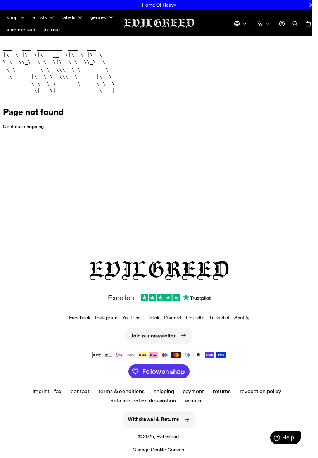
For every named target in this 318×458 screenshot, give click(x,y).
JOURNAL (51, 29)
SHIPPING (160, 391)
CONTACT (76, 391)
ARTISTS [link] (40, 17)
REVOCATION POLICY (257, 391)
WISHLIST (191, 400)
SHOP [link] (12, 17)
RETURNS (219, 391)
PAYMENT (190, 391)
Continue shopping (23, 126)
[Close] (311, 5)
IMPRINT (38, 391)
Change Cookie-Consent (156, 449)
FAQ (55, 391)
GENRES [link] (98, 17)
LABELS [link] (68, 17)
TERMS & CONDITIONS (118, 391)
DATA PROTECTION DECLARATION (140, 400)
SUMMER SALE (21, 29)
